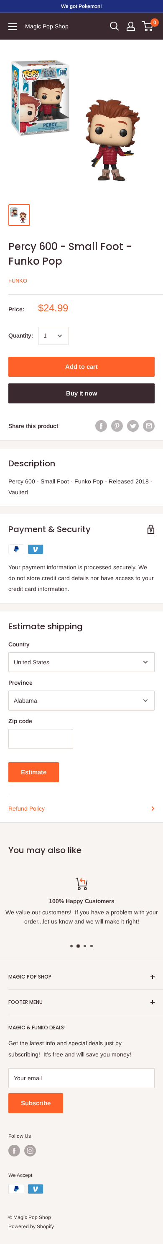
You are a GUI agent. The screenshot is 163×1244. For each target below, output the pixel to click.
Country (19, 644)
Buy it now (81, 393)
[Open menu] (12, 26)
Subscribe (36, 1102)
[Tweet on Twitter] (133, 426)
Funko (17, 281)
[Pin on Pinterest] (117, 426)
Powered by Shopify (31, 1226)
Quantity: (20, 335)
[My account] (131, 26)
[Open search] (114, 26)
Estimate (33, 772)
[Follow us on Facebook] (14, 1150)
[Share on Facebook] (101, 426)
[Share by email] (149, 426)
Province (20, 682)
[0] (148, 26)
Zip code (20, 721)
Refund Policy (26, 808)
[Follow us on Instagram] (30, 1150)
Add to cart (81, 366)
